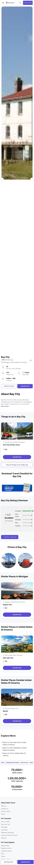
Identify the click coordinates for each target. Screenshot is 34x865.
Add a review (5, 822)
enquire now (25, 862)
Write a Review (11, 537)
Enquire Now (17, 457)
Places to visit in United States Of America (14, 754)
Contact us (4, 809)
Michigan (6, 362)
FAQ (2, 854)
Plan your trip (5, 824)
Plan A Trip (28, 2)
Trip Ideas (4, 830)
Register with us (6, 848)
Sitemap (3, 838)
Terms (3, 814)
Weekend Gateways (7, 832)
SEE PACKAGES (8, 862)
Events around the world (9, 835)
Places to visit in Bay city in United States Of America (14, 744)
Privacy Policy (5, 811)
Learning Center (6, 851)
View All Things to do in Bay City (17, 465)
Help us (3, 806)
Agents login (5, 845)
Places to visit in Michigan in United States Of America (15, 749)
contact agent (9, 386)
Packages (4, 827)
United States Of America (18, 362)
